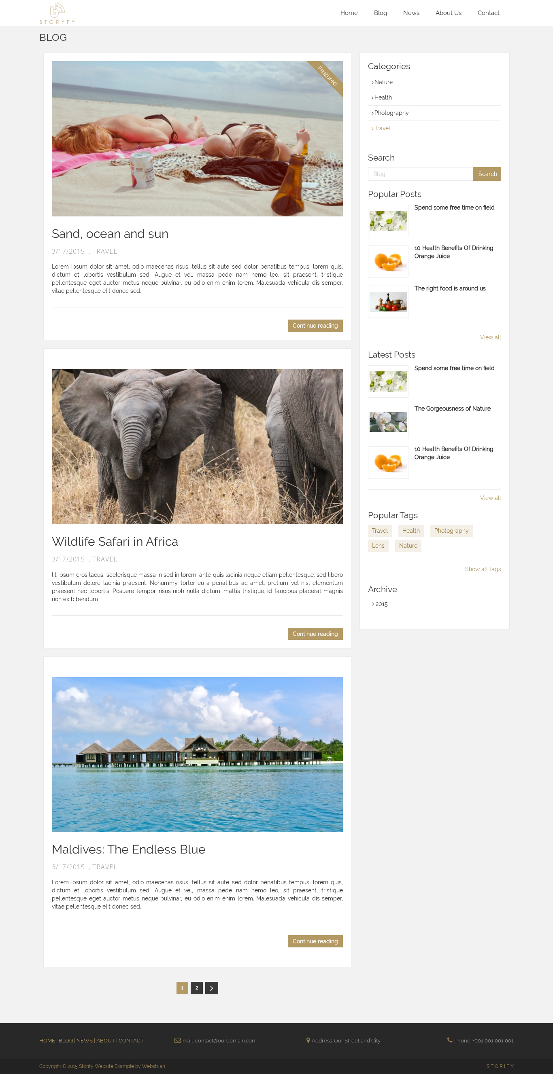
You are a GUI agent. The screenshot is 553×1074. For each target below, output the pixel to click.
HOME (47, 1041)
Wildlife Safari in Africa (115, 541)
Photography (391, 113)
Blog (380, 13)
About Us (449, 13)
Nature (383, 82)
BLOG (66, 1041)
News (411, 13)
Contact (489, 13)
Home (349, 13)
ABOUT (106, 1041)
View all (490, 337)
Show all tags (483, 569)
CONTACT (131, 1041)
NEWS (85, 1041)
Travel (382, 128)
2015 (381, 604)
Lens (378, 545)
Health (383, 97)
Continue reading (315, 325)
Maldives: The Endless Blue (129, 849)
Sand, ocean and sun (110, 234)
